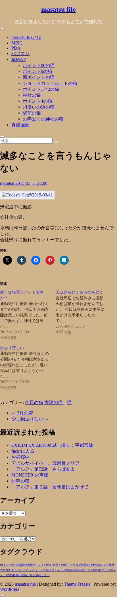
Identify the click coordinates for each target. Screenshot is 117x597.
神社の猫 (32, 95)
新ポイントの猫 (39, 77)
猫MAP (18, 59)
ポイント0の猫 (37, 71)
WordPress (76, 569)
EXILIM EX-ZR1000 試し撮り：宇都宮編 (52, 445)
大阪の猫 (53, 402)
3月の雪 (22, 412)
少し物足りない (30, 418)
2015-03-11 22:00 (31, 183)
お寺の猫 (20, 481)
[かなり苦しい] (28, 368)
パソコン (20, 53)
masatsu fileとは (26, 37)
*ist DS (10, 569)
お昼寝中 (20, 457)
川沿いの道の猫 (39, 107)
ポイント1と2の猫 (41, 89)
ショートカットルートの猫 (50, 83)
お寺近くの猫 (58, 564)
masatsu (7, 183)
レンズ (104, 564)
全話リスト (42, 575)
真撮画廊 (20, 124)
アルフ (31, 575)
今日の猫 (34, 402)
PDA (16, 48)
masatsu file (58, 9)
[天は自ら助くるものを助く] (83, 312)
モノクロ (72, 564)
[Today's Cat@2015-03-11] (27, 194)
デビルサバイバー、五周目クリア (45, 463)
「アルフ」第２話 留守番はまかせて (50, 486)
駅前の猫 (32, 113)
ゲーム (106, 569)
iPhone (96, 564)
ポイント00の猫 (39, 65)
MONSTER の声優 (29, 475)
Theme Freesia (77, 584)
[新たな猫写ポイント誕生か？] (28, 315)
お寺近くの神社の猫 (43, 119)
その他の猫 (85, 564)
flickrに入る (22, 451)
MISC (16, 43)
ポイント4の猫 (37, 101)
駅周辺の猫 (20, 575)
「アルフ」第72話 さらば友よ (43, 469)
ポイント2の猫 (60, 569)
